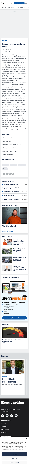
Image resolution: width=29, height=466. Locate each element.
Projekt (5, 168)
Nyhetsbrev (4, 424)
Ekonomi (13, 165)
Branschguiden (20, 7)
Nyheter (3, 7)
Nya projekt (22, 165)
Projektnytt (11, 7)
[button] (26, 438)
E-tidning (3, 426)
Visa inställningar (14, 462)
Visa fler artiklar (6, 347)
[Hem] (5, 3)
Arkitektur (5, 165)
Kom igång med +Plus (14, 318)
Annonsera (4, 432)
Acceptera (14, 454)
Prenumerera (5, 429)
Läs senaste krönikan (7, 231)
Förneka (14, 458)
